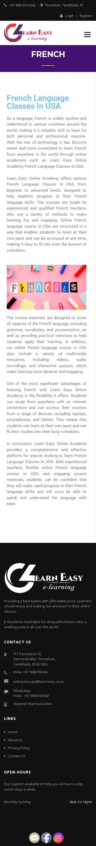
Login (69, 16)
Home (13, 731)
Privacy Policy (19, 747)
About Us (15, 739)
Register (86, 16)
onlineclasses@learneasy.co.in (38, 681)
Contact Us (16, 755)
